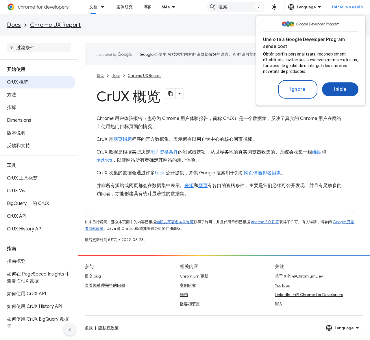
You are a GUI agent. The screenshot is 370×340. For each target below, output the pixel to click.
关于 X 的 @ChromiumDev (299, 276)
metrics (104, 160)
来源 (189, 186)
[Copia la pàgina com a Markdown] (170, 94)
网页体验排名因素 (262, 173)
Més (166, 7)
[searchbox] (39, 47)
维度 (316, 152)
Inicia (340, 89)
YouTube (282, 285)
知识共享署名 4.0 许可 (175, 221)
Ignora (297, 89)
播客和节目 (190, 303)
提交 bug (93, 276)
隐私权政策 (108, 328)
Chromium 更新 (194, 276)
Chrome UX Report (55, 25)
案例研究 (124, 7)
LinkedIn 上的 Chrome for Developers (309, 294)
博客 (147, 7)
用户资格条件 (164, 152)
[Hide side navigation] (69, 329)
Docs (14, 25)
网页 (203, 186)
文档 (93, 7)
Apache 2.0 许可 (265, 221)
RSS (278, 303)
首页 (100, 75)
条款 (89, 328)
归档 (184, 294)
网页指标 (122, 139)
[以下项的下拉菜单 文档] (104, 6)
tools (160, 173)
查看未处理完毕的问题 (105, 285)
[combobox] (235, 7)
